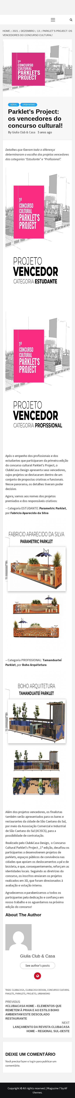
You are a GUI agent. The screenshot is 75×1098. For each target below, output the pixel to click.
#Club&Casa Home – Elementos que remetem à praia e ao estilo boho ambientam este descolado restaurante (33, 1010)
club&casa (18, 989)
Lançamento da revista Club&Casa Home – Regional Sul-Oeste (41, 1027)
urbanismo (28, 104)
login (32, 1061)
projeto (31, 993)
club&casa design (35, 989)
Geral (13, 104)
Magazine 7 (54, 1088)
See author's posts (37, 965)
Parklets (20, 993)
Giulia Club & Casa (24, 132)
